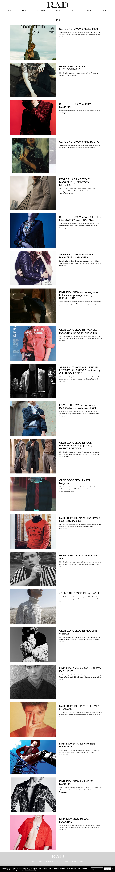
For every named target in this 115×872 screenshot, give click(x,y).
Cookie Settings (96, 869)
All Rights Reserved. (78, 865)
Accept (107, 869)
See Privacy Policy (30, 870)
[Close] (113, 869)
